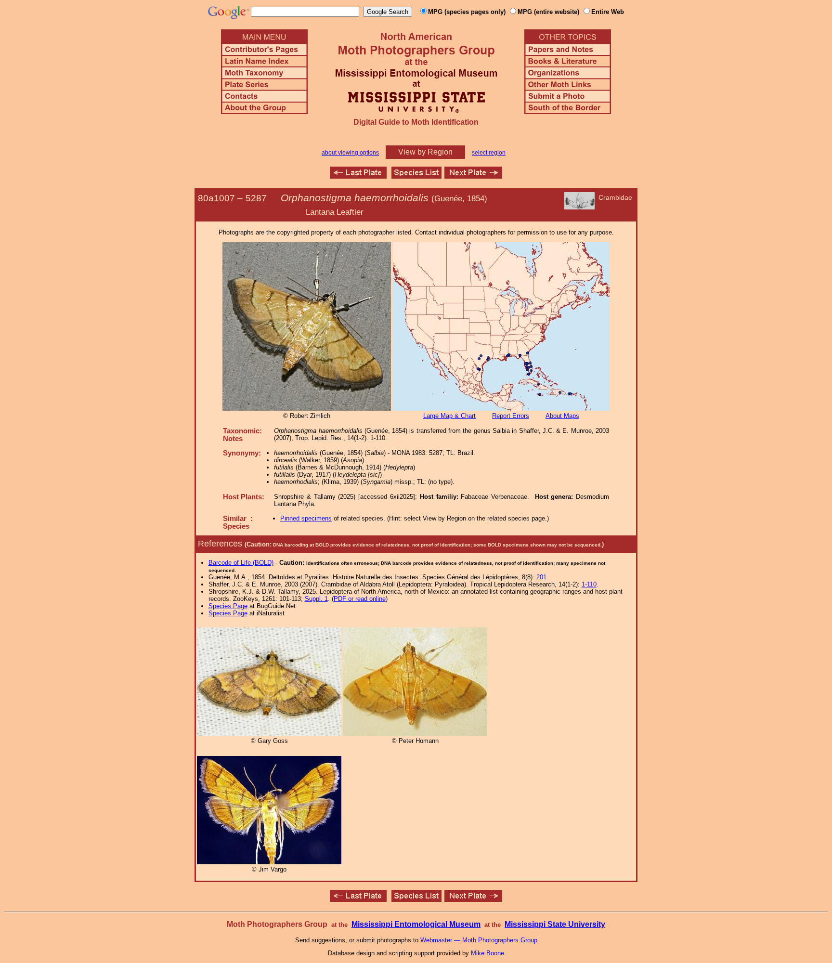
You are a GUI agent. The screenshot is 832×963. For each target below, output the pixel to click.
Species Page (227, 606)
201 (541, 577)
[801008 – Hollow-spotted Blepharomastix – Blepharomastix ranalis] (473, 176)
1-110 (589, 584)
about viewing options (350, 152)
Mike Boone (487, 953)
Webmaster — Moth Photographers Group (478, 940)
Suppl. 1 (316, 598)
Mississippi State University (555, 924)
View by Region (425, 152)
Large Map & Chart (449, 415)
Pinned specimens (306, 518)
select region (489, 152)
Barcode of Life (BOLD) (240, 562)
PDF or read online (360, 598)
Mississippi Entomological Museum (416, 924)
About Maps (562, 415)
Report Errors (510, 415)
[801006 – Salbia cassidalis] (358, 176)
